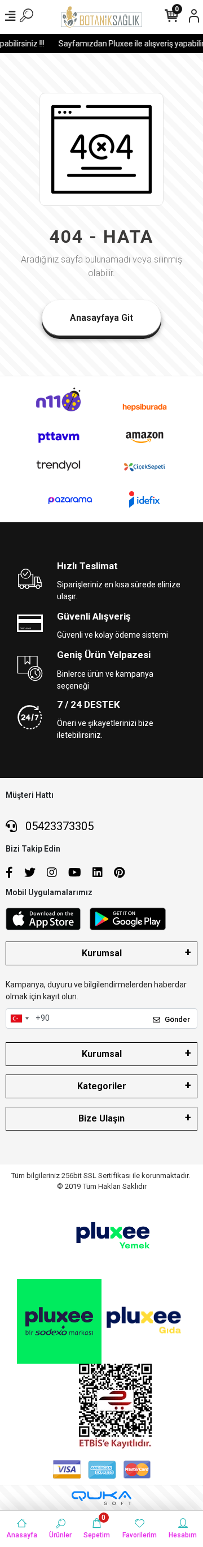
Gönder (177, 1019)
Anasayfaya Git (101, 317)
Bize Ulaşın (101, 1118)
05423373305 (58, 826)
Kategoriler (101, 1086)
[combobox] (19, 1018)
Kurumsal (102, 953)
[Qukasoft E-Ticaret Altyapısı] (101, 1498)
